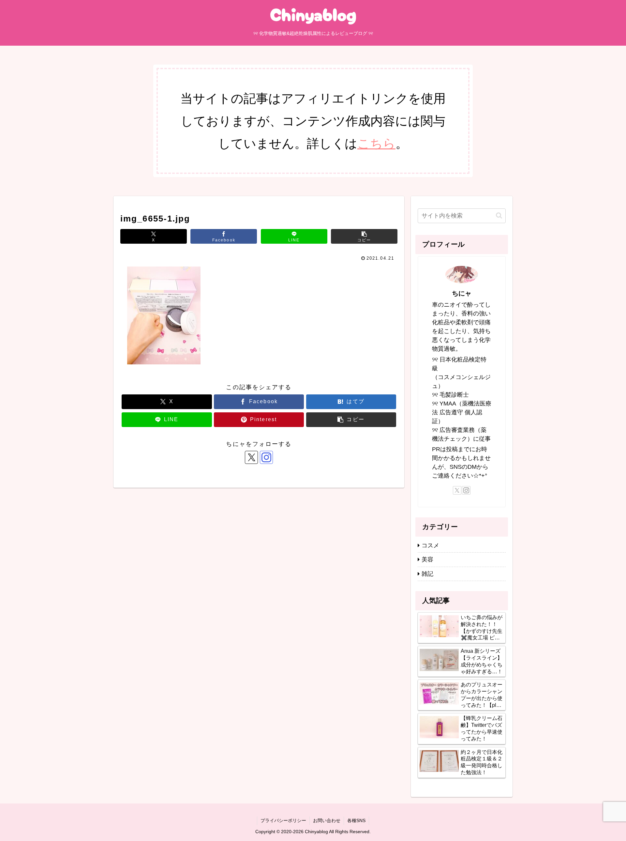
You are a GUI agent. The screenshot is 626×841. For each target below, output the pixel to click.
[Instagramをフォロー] (266, 457)
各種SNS (356, 820)
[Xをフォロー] (251, 457)
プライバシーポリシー (283, 820)
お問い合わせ (326, 820)
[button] (364, 236)
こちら (376, 143)
